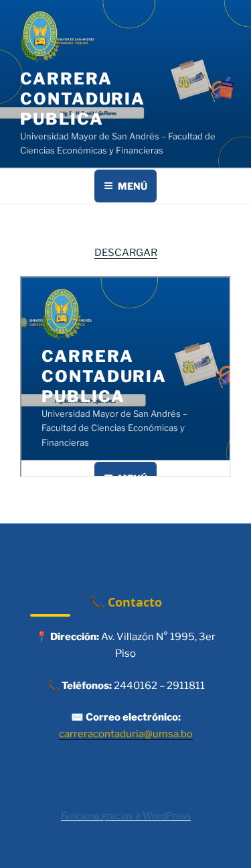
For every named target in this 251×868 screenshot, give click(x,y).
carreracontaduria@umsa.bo (126, 734)
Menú (132, 186)
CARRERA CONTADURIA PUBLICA (82, 99)
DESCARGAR (125, 253)
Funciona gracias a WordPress (126, 815)
